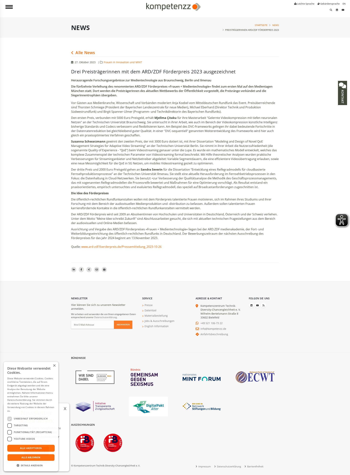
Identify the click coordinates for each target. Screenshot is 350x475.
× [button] (54, 365)
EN (344, 3)
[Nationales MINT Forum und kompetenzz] (201, 377)
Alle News (84, 52)
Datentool (150, 310)
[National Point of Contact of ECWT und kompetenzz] (255, 377)
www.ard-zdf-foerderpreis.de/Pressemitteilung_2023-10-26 (121, 247)
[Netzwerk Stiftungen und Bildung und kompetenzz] (201, 406)
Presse (149, 305)
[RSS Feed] (263, 305)
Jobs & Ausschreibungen (159, 321)
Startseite (261, 25)
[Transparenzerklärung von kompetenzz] (95, 406)
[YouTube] (342, 9)
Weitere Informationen (23, 410)
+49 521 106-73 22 (212, 323)
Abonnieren (123, 324)
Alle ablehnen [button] (31, 457)
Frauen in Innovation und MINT (123, 62)
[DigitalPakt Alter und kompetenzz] (148, 406)
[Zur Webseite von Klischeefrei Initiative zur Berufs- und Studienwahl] (95, 377)
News (275, 25)
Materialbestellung (156, 315)
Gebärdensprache (330, 3)
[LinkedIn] (336, 9)
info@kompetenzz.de (213, 328)
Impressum (204, 466)
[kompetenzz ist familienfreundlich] (84, 442)
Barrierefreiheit (255, 466)
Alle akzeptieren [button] (31, 448)
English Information (157, 326)
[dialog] (31, 416)
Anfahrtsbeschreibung (214, 334)
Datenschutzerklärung (105, 317)
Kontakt (343, 96)
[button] (31, 465)
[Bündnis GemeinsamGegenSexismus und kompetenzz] (148, 377)
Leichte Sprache (305, 3)
